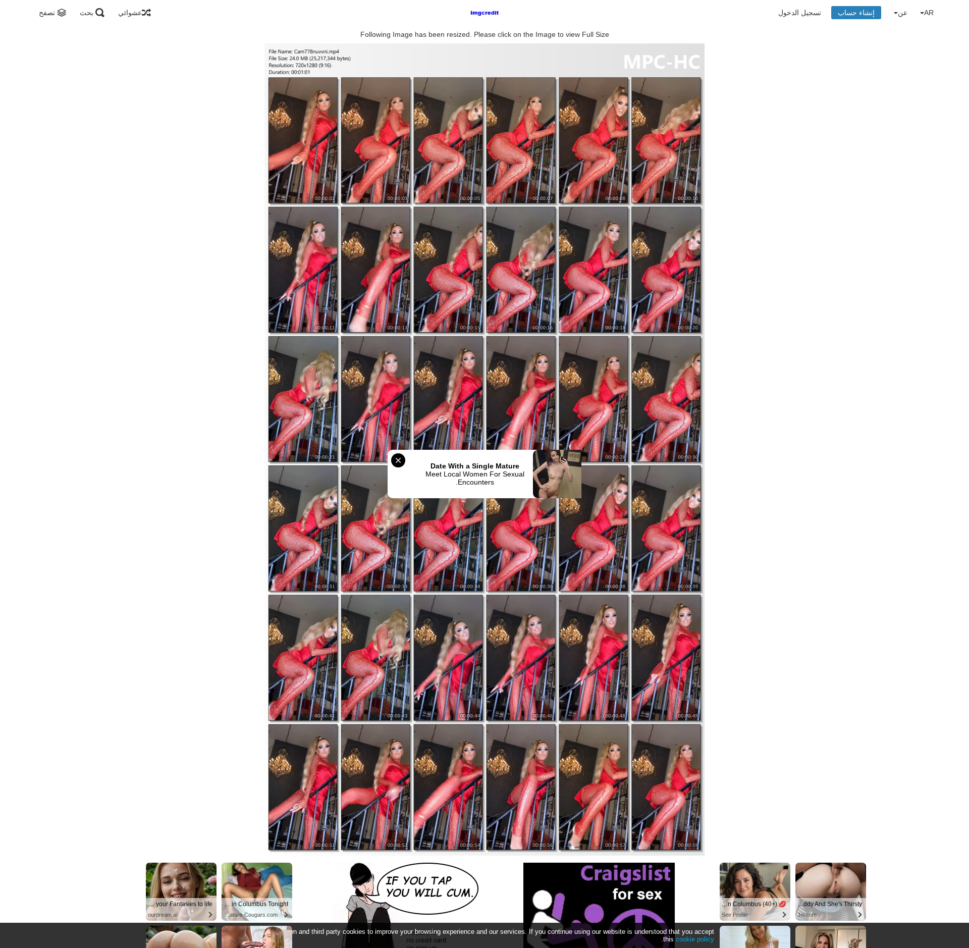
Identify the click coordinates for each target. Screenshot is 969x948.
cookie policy (695, 939)
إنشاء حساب (856, 13)
